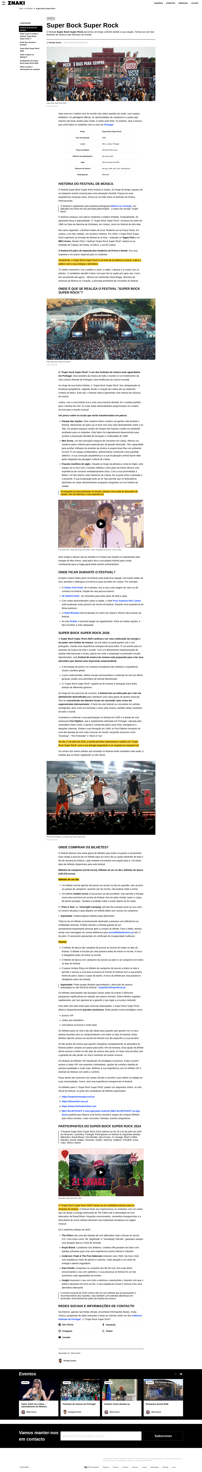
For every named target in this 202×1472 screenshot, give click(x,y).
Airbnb (73, 621)
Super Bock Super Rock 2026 (29, 50)
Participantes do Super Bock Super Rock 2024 (29, 62)
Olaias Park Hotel (73, 587)
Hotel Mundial (71, 613)
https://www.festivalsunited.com (79, 1106)
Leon (174, 1467)
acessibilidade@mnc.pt (121, 932)
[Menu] (3, 3)
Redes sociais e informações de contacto (30, 68)
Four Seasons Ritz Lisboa (127, 600)
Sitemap (165, 1467)
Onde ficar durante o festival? (28, 43)
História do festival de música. (28, 29)
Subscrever (163, 1436)
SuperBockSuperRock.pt (111, 987)
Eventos (170, 3)
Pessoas (183, 3)
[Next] (180, 1374)
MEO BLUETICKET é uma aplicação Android (86, 1111)
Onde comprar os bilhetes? (27, 56)
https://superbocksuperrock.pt (78, 1096)
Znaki (21, 8)
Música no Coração (121, 206)
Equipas (158, 3)
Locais (194, 3)
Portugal (108, 124)
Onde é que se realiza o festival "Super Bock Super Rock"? (29, 36)
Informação (155, 1467)
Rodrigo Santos (70, 1361)
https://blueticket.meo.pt (75, 1101)
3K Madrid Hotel (70, 596)
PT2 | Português (93, 1467)
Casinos (125, 1467)
